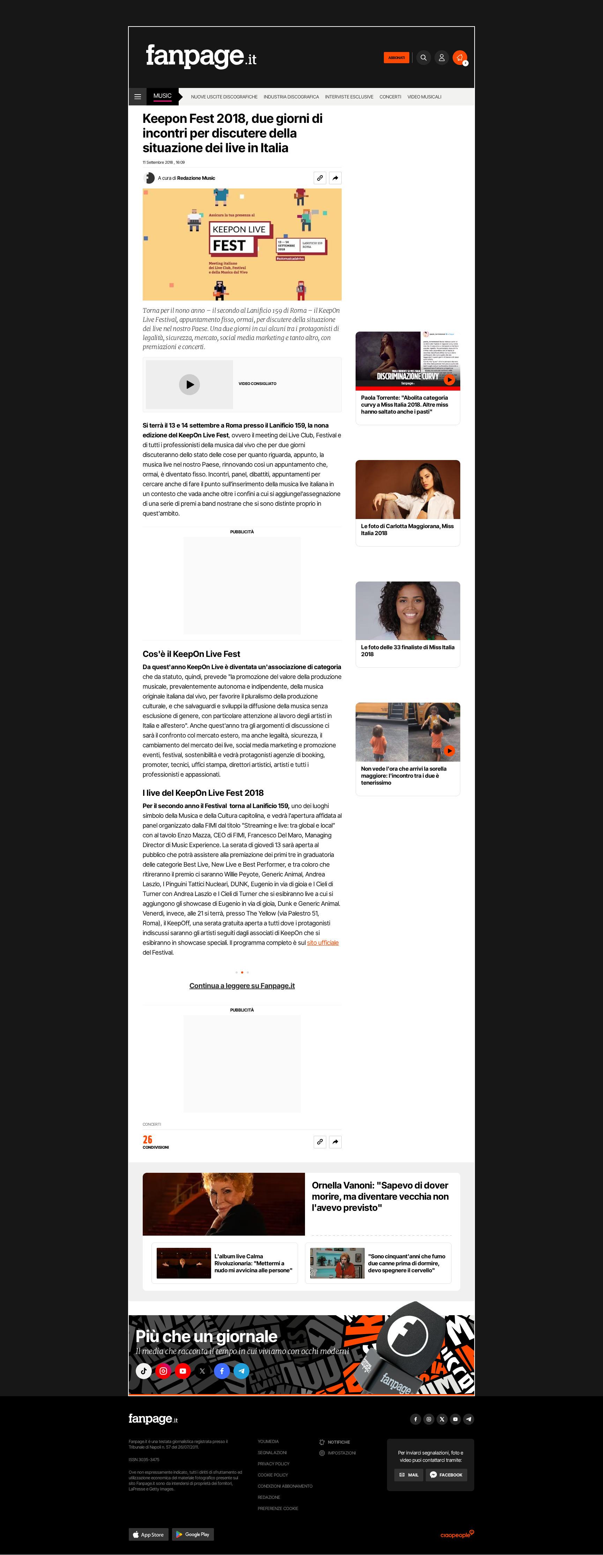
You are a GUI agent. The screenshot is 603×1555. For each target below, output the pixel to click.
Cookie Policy (273, 1475)
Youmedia (268, 1441)
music (163, 95)
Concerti (390, 96)
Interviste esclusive (349, 96)
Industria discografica (291, 96)
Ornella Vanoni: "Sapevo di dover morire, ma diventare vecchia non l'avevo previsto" (380, 1196)
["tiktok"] (144, 1371)
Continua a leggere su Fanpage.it (242, 986)
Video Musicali (424, 96)
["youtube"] (183, 1371)
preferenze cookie (278, 1508)
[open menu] (138, 96)
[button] (335, 178)
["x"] (202, 1371)
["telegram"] (241, 1371)
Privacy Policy (273, 1463)
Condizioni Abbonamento (285, 1486)
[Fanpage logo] (192, 57)
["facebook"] (222, 1371)
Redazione (269, 1497)
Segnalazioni (272, 1452)
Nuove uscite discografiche (224, 96)
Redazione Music (196, 178)
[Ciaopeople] (457, 1536)
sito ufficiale (323, 942)
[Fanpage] (153, 1419)
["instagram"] (163, 1371)
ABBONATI (396, 57)
